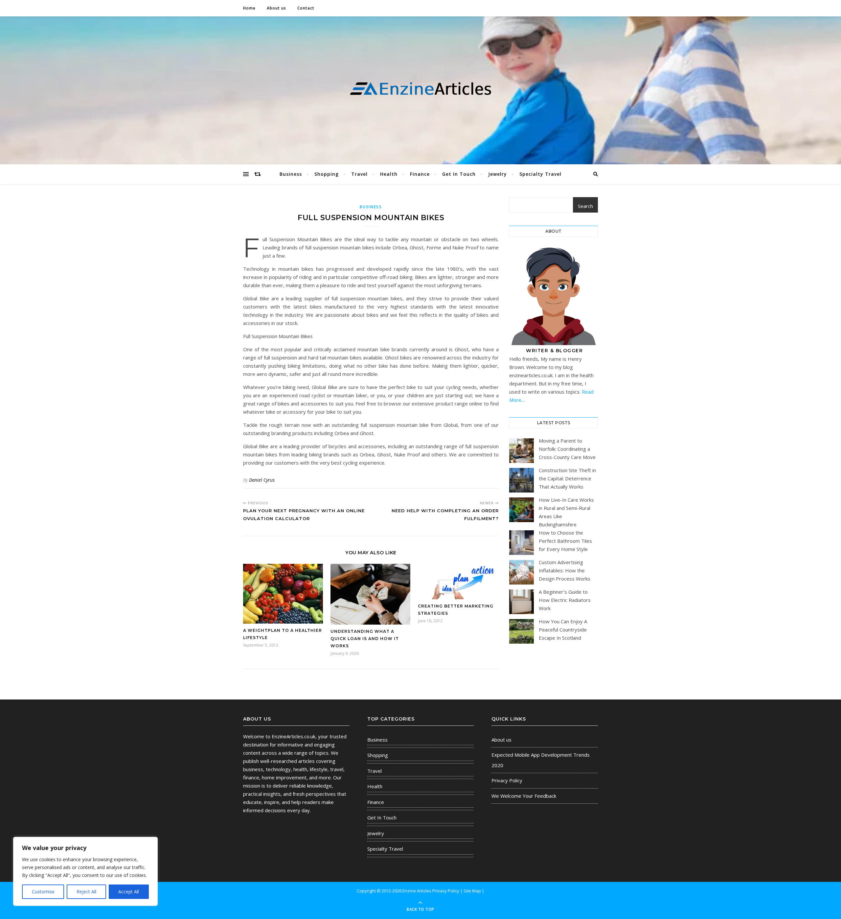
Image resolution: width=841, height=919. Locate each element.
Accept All (128, 891)
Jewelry (497, 174)
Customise (43, 891)
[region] (85, 871)
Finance (420, 174)
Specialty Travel (540, 174)
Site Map (472, 891)
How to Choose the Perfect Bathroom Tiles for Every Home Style (565, 540)
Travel (359, 174)
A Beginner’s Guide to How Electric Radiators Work (565, 599)
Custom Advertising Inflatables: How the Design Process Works (564, 570)
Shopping (326, 174)
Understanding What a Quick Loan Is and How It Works (364, 638)
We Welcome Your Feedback (523, 796)
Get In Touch (459, 174)
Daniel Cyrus (262, 480)
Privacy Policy (506, 780)
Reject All (86, 891)
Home (249, 8)
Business (291, 174)
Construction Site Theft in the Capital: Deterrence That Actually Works (567, 478)
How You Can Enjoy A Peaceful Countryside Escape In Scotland (563, 629)
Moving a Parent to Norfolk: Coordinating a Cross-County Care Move (567, 448)
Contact (305, 8)
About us (276, 8)
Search (585, 206)
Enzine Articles (417, 891)
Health (389, 174)
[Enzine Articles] (420, 89)
